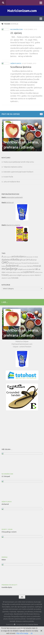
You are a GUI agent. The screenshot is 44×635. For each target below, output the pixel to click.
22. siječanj (16, 33)
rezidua (18, 272)
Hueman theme (33, 624)
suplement (28, 272)
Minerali (4, 557)
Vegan (10, 529)
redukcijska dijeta (11, 272)
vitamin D (4, 278)
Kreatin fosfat (8, 177)
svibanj (37, 272)
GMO (5, 262)
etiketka (14, 259)
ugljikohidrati (13, 275)
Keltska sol (8, 202)
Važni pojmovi (15, 63)
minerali (37, 266)
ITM (22, 263)
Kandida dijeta (7, 587)
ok (31, 633)
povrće (31, 269)
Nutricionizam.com (22, 11)
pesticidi (25, 269)
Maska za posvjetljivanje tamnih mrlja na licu (19, 162)
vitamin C (38, 275)
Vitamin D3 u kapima (11, 225)
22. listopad (6, 476)
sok (22, 272)
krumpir (24, 266)
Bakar (4, 560)
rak (36, 269)
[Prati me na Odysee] (41, 114)
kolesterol (12, 265)
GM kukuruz (31, 260)
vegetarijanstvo (26, 275)
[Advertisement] (22, 429)
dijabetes (6, 259)
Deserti (4, 529)
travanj (5, 275)
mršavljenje (10, 269)
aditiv (5, 257)
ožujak (20, 269)
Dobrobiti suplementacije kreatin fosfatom (18, 172)
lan (28, 266)
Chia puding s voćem (9, 532)
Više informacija (22, 633)
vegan (19, 275)
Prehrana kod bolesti (9, 585)
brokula (35, 257)
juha (25, 263)
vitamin (32, 275)
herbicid (11, 263)
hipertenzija (17, 263)
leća (31, 266)
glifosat (22, 260)
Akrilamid (5, 504)
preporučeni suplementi (12, 197)
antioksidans (18, 256)
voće (9, 278)
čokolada (14, 278)
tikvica (40, 272)
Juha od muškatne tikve (12, 182)
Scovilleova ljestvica (20, 67)
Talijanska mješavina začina (13, 167)
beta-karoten (29, 257)
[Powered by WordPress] (14, 624)
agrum (9, 257)
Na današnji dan (16, 29)
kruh (20, 266)
